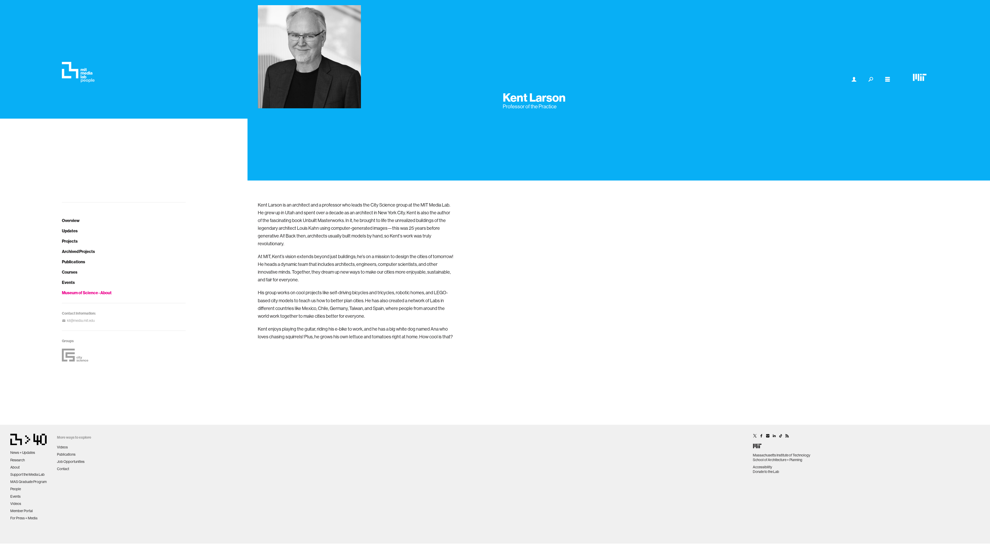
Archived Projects (78, 251)
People (15, 489)
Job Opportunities (71, 461)
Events (68, 282)
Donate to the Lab (766, 471)
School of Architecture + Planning (777, 459)
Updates (70, 230)
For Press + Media (23, 518)
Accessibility (762, 467)
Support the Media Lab (27, 474)
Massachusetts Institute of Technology (781, 455)
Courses (69, 272)
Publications (73, 261)
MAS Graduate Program (28, 481)
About (15, 467)
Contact (63, 468)
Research (17, 460)
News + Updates (22, 452)
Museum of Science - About (87, 292)
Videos (15, 503)
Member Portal (21, 511)
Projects (70, 241)
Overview (71, 220)
